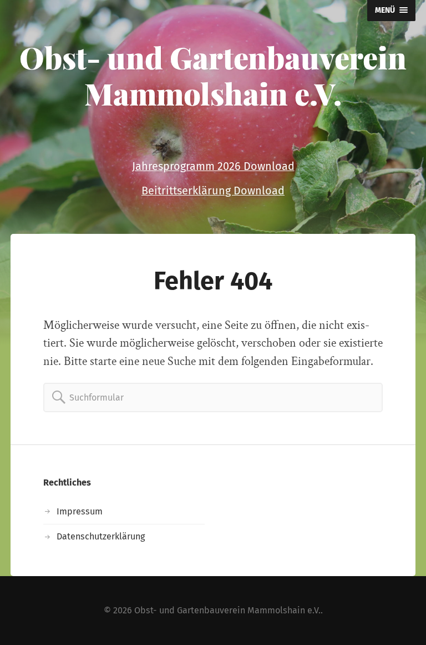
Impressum (80, 511)
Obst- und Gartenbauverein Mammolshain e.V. (213, 75)
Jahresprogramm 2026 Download (213, 166)
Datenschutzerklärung (101, 536)
